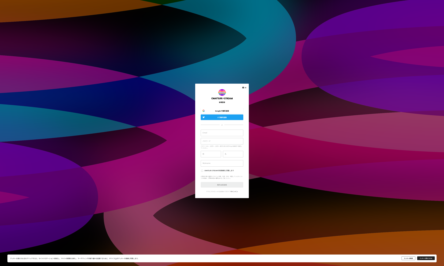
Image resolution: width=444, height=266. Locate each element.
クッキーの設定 (408, 258)
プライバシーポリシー (214, 178)
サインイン (234, 191)
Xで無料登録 (222, 117)
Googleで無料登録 (222, 111)
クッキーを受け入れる (426, 258)
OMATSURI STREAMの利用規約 (214, 170)
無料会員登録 (222, 185)
